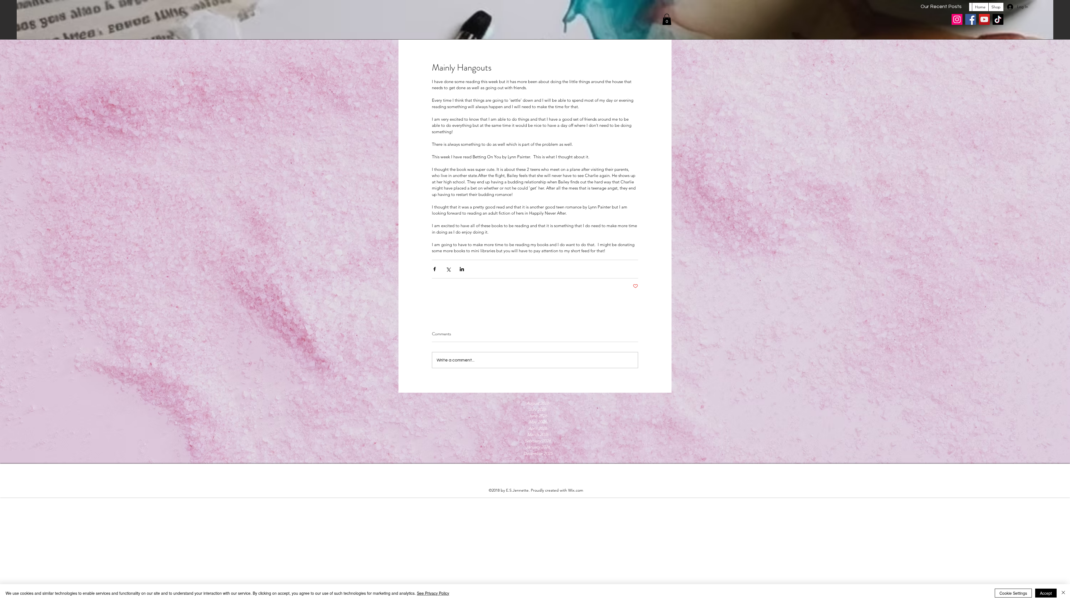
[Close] (1063, 593)
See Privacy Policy (433, 593)
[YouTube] (984, 19)
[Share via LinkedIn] (462, 269)
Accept (1046, 593)
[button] (667, 19)
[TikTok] (998, 19)
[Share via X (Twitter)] (448, 269)
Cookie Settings (1013, 593)
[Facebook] (970, 19)
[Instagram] (957, 19)
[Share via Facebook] (434, 269)
